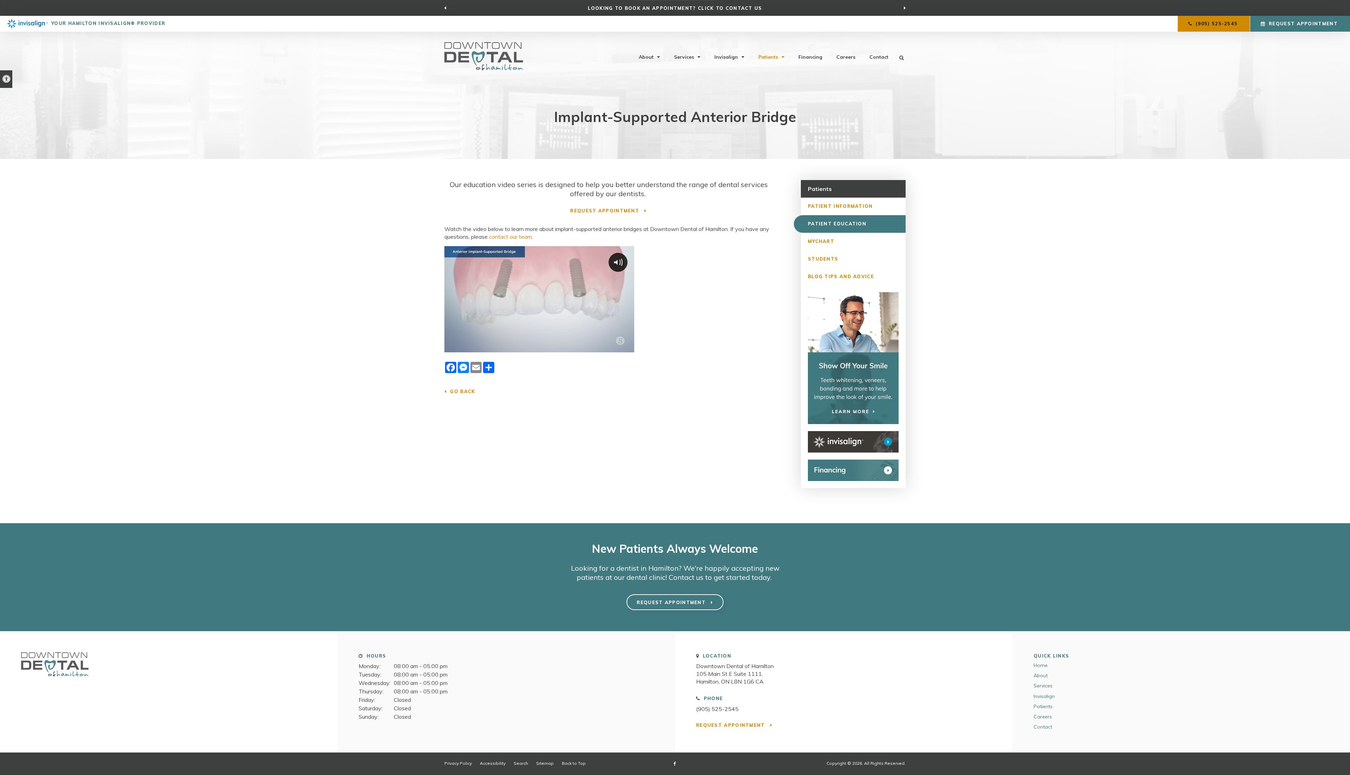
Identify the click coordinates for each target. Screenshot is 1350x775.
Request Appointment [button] (1303, 23)
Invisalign (726, 57)
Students (823, 259)
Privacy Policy (458, 763)
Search (521, 763)
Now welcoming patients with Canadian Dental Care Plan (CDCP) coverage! (675, 8)
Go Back (462, 391)
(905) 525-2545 (717, 708)
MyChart (821, 241)
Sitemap (545, 763)
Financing (810, 57)
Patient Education (837, 223)
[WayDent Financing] (853, 470)
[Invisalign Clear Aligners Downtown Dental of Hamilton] (853, 442)
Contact (878, 57)
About (646, 57)
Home (1041, 665)
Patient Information (840, 206)
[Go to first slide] (905, 8)
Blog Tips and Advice (841, 276)
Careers (845, 57)
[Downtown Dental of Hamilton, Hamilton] (55, 679)
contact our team (510, 236)
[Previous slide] (445, 8)
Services (684, 57)
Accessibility (493, 763)
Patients (768, 57)
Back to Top (574, 763)
